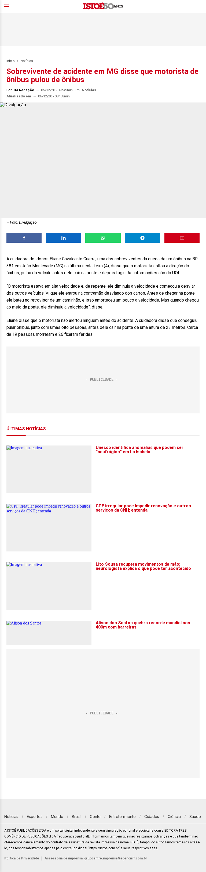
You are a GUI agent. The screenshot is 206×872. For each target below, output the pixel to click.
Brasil (76, 816)
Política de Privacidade (21, 858)
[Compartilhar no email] (182, 238)
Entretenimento (122, 816)
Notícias (27, 61)
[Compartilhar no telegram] (142, 238)
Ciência (174, 816)
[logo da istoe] (103, 6)
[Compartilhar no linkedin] (63, 238)
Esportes (34, 816)
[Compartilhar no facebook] (24, 238)
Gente (95, 816)
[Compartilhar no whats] (102, 238)
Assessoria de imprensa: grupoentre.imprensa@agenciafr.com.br (96, 858)
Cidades (151, 816)
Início (10, 61)
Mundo (57, 816)
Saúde (195, 816)
